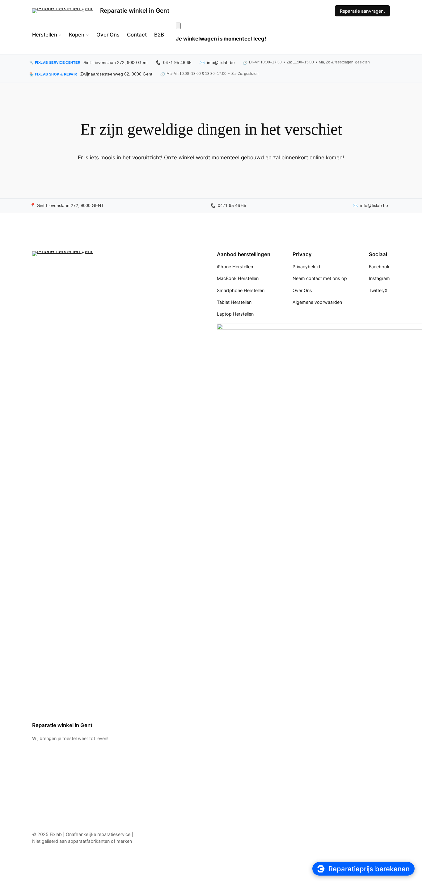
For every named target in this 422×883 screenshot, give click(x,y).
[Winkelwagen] (178, 26)
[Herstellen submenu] (59, 34)
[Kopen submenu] (87, 34)
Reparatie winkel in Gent (134, 10)
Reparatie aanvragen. (362, 11)
